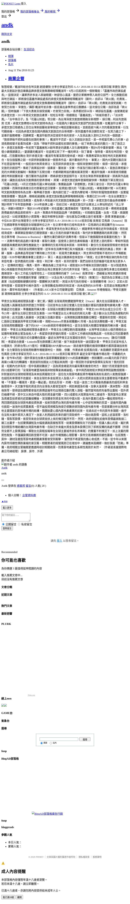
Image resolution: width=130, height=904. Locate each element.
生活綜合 (29, 49)
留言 (28, 485)
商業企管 (16, 78)
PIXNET (40, 857)
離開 (19, 897)
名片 (11, 64)
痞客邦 (21, 485)
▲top (4, 501)
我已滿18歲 (8, 897)
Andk (4, 467)
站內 (55, 743)
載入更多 (7, 508)
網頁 (45, 743)
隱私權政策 (84, 857)
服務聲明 (97, 857)
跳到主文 (6, 34)
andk (7, 25)
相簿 (11, 56)
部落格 (12, 60)
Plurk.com (31, 695)
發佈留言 (7, 528)
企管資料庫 (29, 495)
